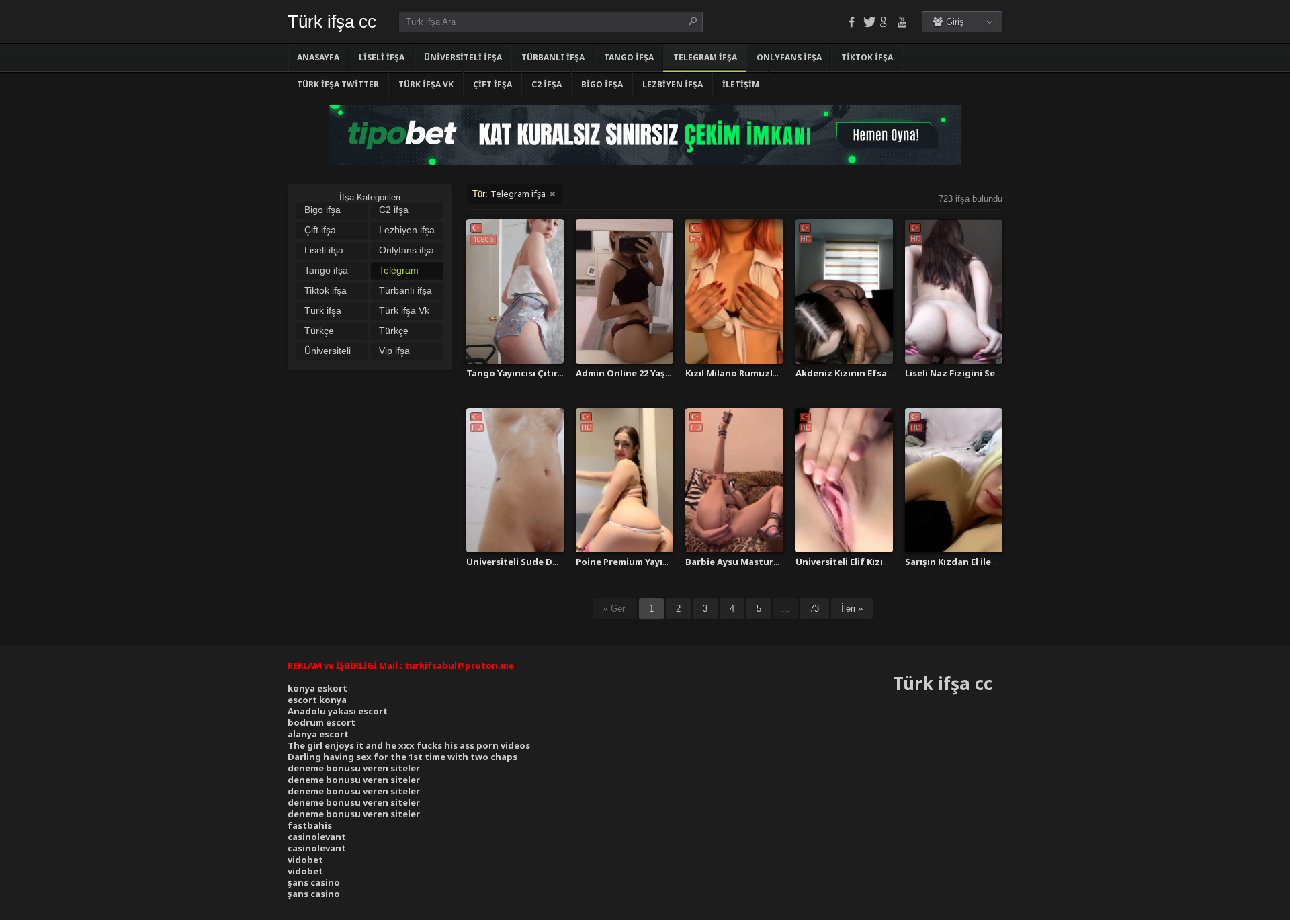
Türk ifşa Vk (426, 84)
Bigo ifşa (602, 84)
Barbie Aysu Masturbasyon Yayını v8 (765, 562)
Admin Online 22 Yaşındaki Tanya (649, 373)
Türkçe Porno (393, 332)
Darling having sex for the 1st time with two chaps (402, 757)
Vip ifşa (394, 350)
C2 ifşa (546, 84)
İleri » (852, 608)
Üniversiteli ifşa (463, 57)
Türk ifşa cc (332, 21)
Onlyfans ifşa (789, 57)
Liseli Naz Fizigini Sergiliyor (966, 373)
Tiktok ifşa (867, 57)
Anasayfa (318, 57)
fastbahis (310, 825)
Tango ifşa (629, 57)
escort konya (317, 700)
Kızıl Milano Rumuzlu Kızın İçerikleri (765, 373)
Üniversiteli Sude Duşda (520, 562)
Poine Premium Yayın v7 (628, 562)
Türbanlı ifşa (553, 57)
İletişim (740, 84)
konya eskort (317, 688)
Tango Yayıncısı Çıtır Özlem (527, 373)
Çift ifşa (492, 84)
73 (814, 608)
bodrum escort (321, 722)
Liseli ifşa (381, 57)
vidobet (305, 859)
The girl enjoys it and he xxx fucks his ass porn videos (409, 745)
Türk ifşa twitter (338, 84)
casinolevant (317, 837)
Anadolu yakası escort (338, 711)
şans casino (314, 882)
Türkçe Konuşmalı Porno (326, 332)
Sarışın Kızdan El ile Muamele (969, 562)
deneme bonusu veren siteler (354, 768)
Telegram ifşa (705, 57)
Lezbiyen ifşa (672, 84)
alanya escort (318, 734)
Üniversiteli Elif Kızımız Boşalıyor (869, 562)
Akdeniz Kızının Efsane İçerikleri (868, 373)
